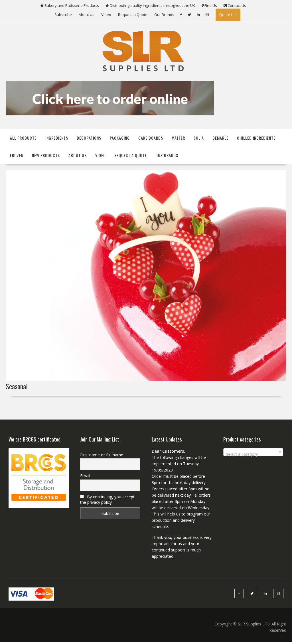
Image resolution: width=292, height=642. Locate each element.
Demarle (220, 138)
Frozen (16, 155)
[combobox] (253, 452)
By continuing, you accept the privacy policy (107, 499)
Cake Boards (150, 138)
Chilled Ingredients (256, 138)
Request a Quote (132, 14)
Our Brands (164, 14)
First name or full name (101, 455)
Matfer (178, 138)
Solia (199, 138)
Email (85, 475)
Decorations (89, 138)
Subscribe (63, 14)
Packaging (120, 138)
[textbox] (253, 454)
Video (106, 14)
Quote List (228, 14)
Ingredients (56, 138)
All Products (23, 138)
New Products (46, 155)
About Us (86, 14)
